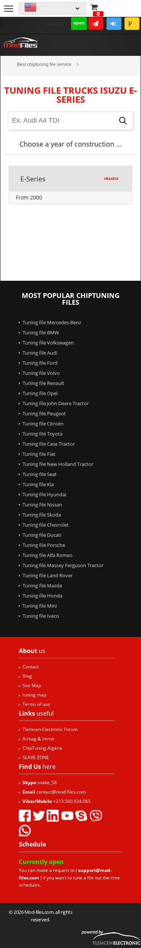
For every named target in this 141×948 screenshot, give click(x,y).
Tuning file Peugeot (44, 413)
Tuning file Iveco (41, 616)
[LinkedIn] (53, 816)
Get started (95, 23)
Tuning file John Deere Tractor (56, 403)
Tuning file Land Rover (48, 575)
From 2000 (29, 197)
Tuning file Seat (40, 474)
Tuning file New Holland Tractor (58, 464)
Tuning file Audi (40, 352)
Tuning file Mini (40, 605)
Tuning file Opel (40, 393)
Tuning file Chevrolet (46, 524)
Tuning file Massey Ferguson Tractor (63, 565)
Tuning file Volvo (41, 373)
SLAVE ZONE (36, 757)
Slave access (131, 23)
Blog (27, 676)
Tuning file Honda (42, 595)
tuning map (34, 695)
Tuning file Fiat (39, 454)
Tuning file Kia (38, 484)
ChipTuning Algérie (42, 748)
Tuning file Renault (43, 383)
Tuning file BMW (41, 332)
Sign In (113, 23)
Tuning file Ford (40, 362)
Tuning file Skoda (42, 514)
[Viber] (95, 816)
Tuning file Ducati (42, 535)
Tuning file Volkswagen (48, 342)
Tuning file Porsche (44, 545)
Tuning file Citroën (43, 423)
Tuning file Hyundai (44, 494)
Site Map (32, 685)
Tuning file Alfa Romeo (48, 555)
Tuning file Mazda (42, 585)
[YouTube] (67, 816)
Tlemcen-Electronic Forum (50, 729)
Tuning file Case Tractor (49, 443)
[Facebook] (25, 816)
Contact (56, 24)
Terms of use (36, 704)
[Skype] (81, 816)
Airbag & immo (38, 738)
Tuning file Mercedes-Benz (52, 322)
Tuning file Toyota (42, 433)
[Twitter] (39, 816)
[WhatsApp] (25, 830)
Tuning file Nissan (42, 504)
